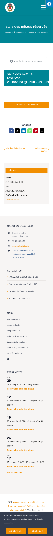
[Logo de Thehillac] (10, 3)
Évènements (19, 32)
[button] (26, 359)
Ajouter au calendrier (26, 104)
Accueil (8, 32)
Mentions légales (19, 502)
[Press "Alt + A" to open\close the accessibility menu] (49, 3)
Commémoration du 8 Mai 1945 (23, 284)
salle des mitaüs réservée (15, 148)
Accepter (15, 531)
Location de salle (13, 199)
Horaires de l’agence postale (21, 291)
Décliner (37, 531)
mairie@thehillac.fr (20, 246)
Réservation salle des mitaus (20, 388)
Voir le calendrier (14, 472)
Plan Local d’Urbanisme (19, 298)
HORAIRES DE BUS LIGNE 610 (23, 277)
